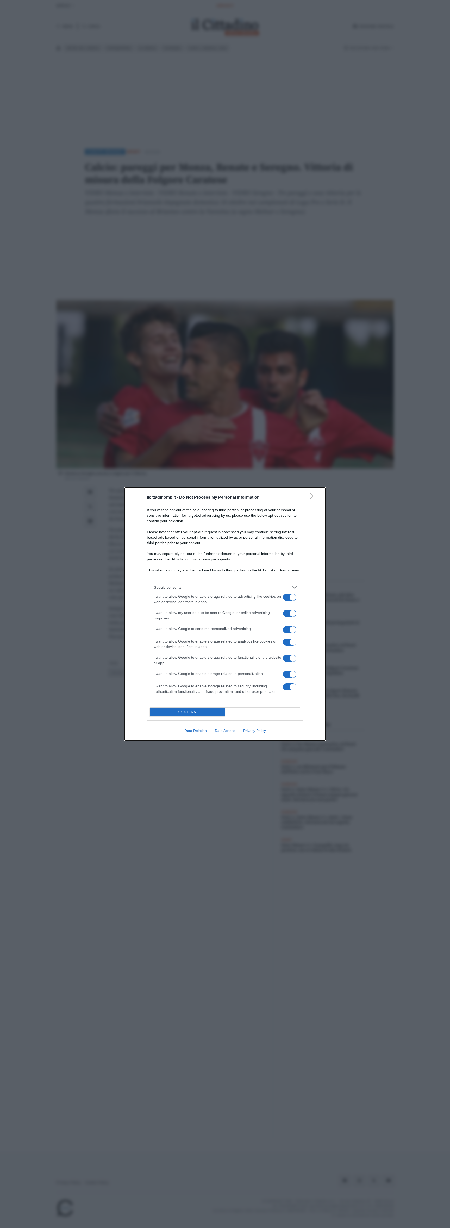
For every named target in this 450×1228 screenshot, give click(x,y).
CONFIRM (187, 712)
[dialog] (225, 614)
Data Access (225, 730)
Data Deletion (195, 730)
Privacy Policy (254, 730)
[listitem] (225, 587)
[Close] (315, 498)
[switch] (289, 597)
